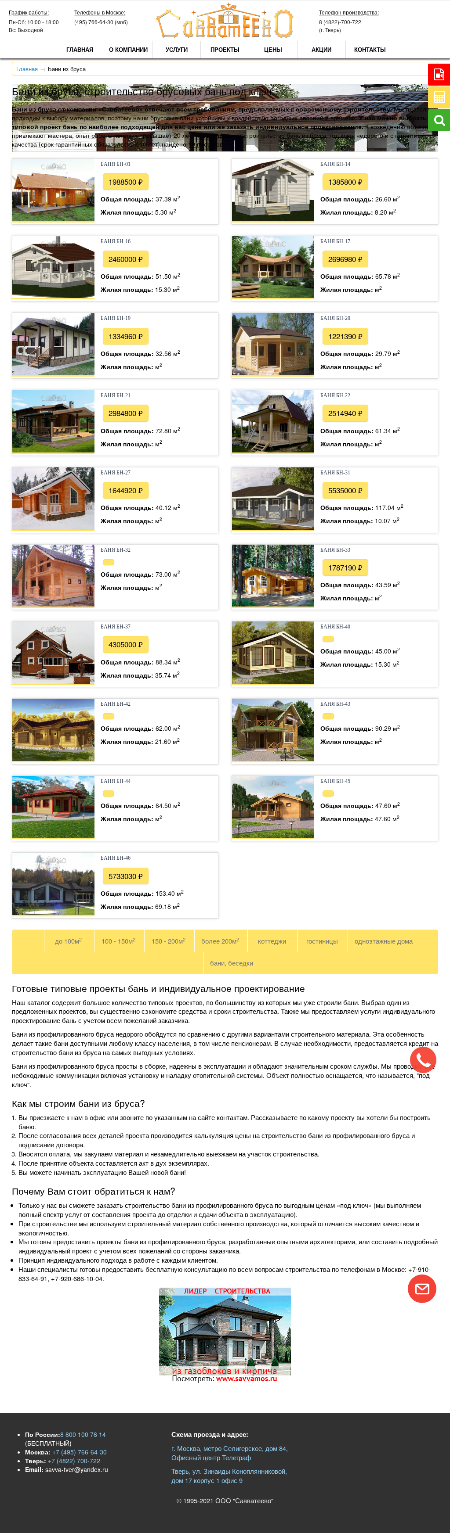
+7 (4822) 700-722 (73, 1460)
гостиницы (322, 940)
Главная (79, 49)
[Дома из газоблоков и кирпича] (225, 1380)
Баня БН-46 (116, 858)
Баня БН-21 (116, 395)
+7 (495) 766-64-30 (79, 1451)
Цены (273, 49)
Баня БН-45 (335, 781)
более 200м (220, 941)
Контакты (370, 49)
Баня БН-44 (116, 781)
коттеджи (272, 940)
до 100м (68, 941)
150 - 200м (168, 941)
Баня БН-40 (335, 627)
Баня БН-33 (335, 550)
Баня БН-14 (335, 164)
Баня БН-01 (116, 164)
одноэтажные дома (384, 940)
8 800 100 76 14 (83, 1434)
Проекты (225, 49)
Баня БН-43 (335, 704)
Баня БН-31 (335, 473)
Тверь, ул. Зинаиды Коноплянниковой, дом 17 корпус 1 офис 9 (229, 1475)
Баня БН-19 (116, 318)
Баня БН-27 (116, 473)
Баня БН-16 (116, 241)
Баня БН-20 (335, 318)
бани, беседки (231, 962)
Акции (321, 49)
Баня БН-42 (116, 704)
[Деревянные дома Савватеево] (225, 36)
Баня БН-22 (335, 395)
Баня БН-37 (116, 627)
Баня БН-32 (116, 550)
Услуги (177, 49)
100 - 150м (118, 941)
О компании (128, 49)
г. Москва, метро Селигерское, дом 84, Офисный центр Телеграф (229, 1452)
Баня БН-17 (335, 241)
